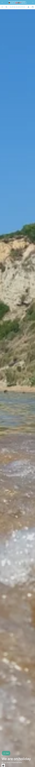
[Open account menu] (28, 7)
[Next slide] (33, 2)
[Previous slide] (2, 2)
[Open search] (6, 7)
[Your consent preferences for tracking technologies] (3, 765)
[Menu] (2, 7)
